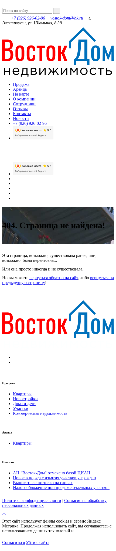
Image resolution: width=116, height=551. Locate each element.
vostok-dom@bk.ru (66, 18)
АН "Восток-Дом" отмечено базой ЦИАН (51, 473)
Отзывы (20, 108)
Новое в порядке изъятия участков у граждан (54, 477)
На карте (21, 94)
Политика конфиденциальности (31, 500)
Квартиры (22, 394)
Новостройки (25, 398)
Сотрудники (24, 104)
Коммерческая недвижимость (40, 413)
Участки (20, 408)
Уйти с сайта (37, 542)
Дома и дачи (24, 403)
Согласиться (13, 542)
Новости (21, 118)
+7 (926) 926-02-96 (28, 18)
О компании (24, 99)
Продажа (21, 84)
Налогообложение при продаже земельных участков (61, 487)
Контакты (22, 113)
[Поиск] (56, 11)
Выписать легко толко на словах (43, 482)
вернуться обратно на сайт (53, 277)
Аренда (20, 89)
